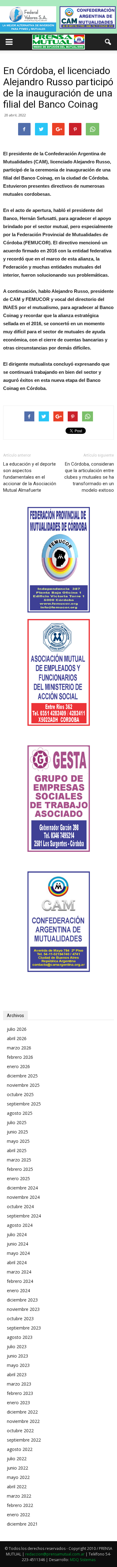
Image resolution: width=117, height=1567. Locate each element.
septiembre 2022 (24, 1440)
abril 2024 (17, 1262)
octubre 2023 (20, 1318)
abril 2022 (17, 1487)
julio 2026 (17, 1029)
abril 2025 (17, 1150)
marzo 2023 (19, 1384)
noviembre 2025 (23, 1085)
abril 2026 (17, 1038)
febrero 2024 (20, 1281)
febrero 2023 (20, 1393)
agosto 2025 (19, 1113)
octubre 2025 (20, 1094)
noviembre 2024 (23, 1197)
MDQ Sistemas (82, 1559)
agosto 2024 (19, 1225)
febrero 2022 (20, 1505)
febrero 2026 (20, 1057)
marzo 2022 (19, 1496)
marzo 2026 (19, 1048)
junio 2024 (17, 1244)
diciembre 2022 (22, 1412)
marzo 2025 (19, 1160)
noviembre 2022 (23, 1421)
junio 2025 (17, 1132)
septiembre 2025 (24, 1104)
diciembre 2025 (22, 1076)
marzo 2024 (19, 1272)
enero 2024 (18, 1290)
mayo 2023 (18, 1365)
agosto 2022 (19, 1449)
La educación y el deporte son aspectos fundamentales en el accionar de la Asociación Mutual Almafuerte (29, 477)
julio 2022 (17, 1458)
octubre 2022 (20, 1430)
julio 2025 (17, 1122)
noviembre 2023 (23, 1309)
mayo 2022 (18, 1477)
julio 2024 (17, 1234)
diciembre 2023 (22, 1300)
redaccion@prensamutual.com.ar (55, 1554)
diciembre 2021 (22, 1524)
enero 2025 (18, 1178)
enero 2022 (18, 1515)
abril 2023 (17, 1374)
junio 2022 (17, 1468)
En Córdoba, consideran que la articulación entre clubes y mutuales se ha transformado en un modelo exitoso (89, 477)
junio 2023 (17, 1356)
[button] (108, 42)
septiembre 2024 (24, 1216)
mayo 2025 (18, 1141)
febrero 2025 (20, 1169)
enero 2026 (18, 1066)
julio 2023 (17, 1346)
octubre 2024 (20, 1206)
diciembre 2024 (22, 1188)
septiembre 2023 (24, 1328)
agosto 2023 (19, 1337)
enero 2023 (18, 1402)
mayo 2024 (18, 1253)
